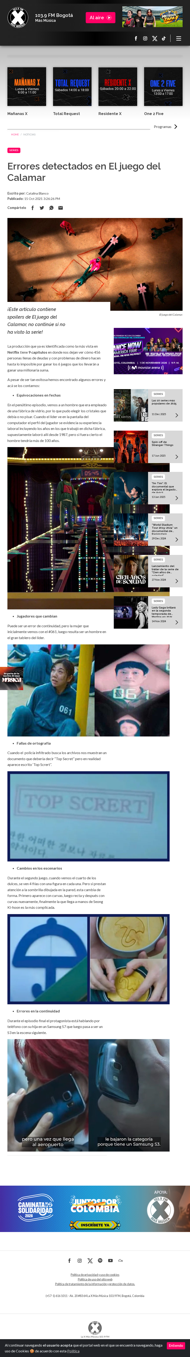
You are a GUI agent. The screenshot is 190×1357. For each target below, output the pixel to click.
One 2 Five (154, 114)
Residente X (109, 114)
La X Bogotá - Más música (17, 17)
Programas (162, 126)
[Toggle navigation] (179, 38)
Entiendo (176, 1345)
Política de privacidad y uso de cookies (95, 1275)
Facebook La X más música (136, 38)
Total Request (66, 114)
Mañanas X (17, 114)
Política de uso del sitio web (95, 1279)
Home (15, 134)
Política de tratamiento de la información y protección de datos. (95, 1284)
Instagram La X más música (145, 38)
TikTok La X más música (164, 38)
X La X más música (154, 38)
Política (73, 1351)
